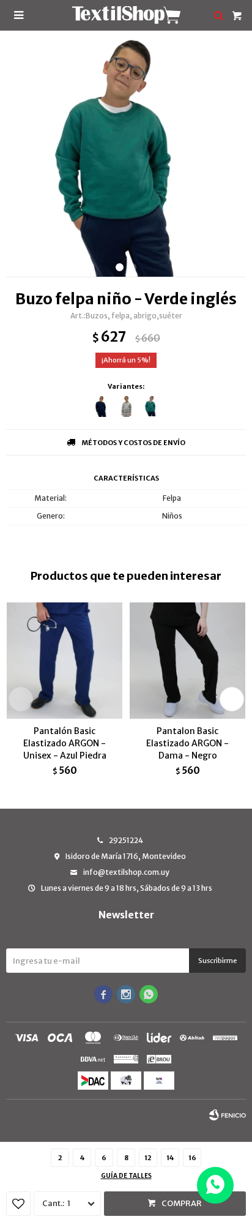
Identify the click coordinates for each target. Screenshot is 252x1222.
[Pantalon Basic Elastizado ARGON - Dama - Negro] (187, 660)
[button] (120, 267)
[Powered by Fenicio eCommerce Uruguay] (227, 1115)
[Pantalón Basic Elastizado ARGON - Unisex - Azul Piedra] (64, 660)
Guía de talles (126, 1176)
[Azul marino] (101, 406)
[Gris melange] (126, 406)
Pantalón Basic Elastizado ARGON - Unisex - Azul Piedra (64, 743)
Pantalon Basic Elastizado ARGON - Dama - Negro (187, 743)
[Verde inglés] (151, 406)
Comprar (181, 1203)
